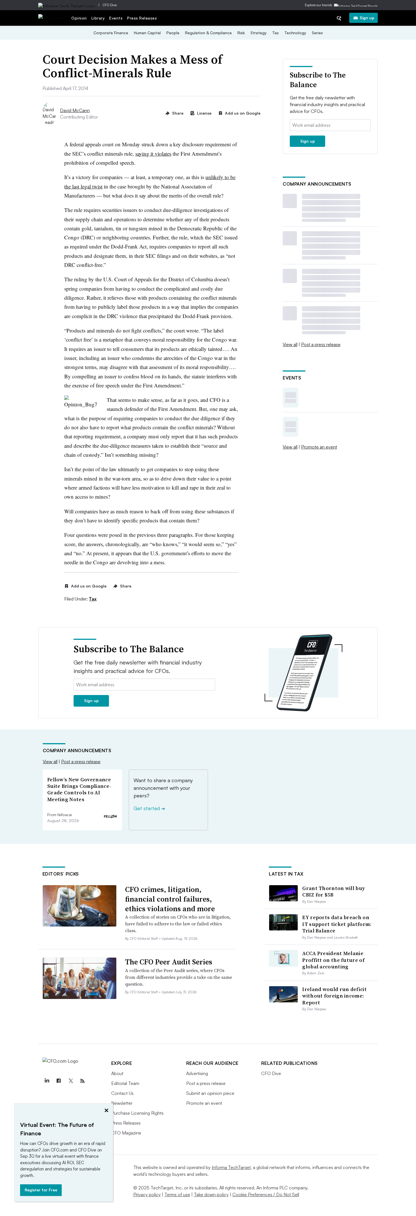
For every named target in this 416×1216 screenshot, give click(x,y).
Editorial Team (125, 1083)
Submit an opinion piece (210, 1093)
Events (116, 18)
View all (290, 344)
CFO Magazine (126, 1133)
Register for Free (41, 1189)
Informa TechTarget (231, 1167)
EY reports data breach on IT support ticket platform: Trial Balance (336, 924)
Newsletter (121, 1103)
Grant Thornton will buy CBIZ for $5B (333, 891)
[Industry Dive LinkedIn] (47, 1081)
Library (98, 18)
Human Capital (147, 32)
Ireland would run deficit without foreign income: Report (334, 996)
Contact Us (122, 1093)
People (172, 32)
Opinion (79, 18)
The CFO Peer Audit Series (168, 962)
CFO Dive (110, 5)
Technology (295, 32)
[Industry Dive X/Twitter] (71, 1081)
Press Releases (142, 18)
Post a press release (320, 344)
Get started (149, 808)
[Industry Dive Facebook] (59, 1081)
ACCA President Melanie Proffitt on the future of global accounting (333, 960)
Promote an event (319, 447)
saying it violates (153, 153)
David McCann (75, 110)
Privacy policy (147, 1194)
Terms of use (177, 1194)
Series (317, 32)
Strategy (258, 32)
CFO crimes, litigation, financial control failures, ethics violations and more (170, 899)
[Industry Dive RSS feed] (83, 1081)
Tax (275, 32)
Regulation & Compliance (208, 32)
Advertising (197, 1073)
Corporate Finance (110, 32)
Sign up (367, 17)
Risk (241, 32)
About (117, 1073)
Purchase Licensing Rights (137, 1113)
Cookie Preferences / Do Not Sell (265, 1194)
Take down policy (211, 1194)
